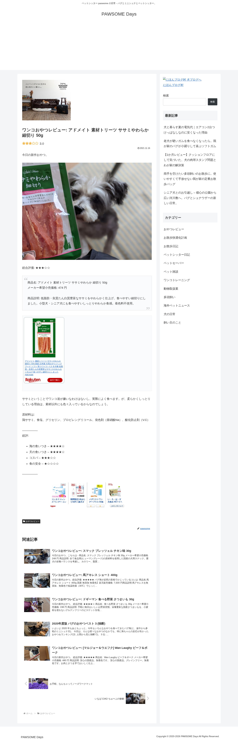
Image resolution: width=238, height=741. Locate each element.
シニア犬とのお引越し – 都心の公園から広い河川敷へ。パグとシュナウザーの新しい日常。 (190, 198)
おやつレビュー (32, 521)
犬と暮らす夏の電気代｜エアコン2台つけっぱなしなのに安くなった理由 (189, 130)
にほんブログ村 (173, 85)
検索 (166, 95)
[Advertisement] (119, 47)
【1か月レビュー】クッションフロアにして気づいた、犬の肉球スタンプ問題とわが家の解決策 (190, 160)
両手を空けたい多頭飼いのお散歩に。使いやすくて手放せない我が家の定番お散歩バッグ (190, 179)
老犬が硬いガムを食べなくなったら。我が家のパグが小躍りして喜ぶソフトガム (190, 143)
